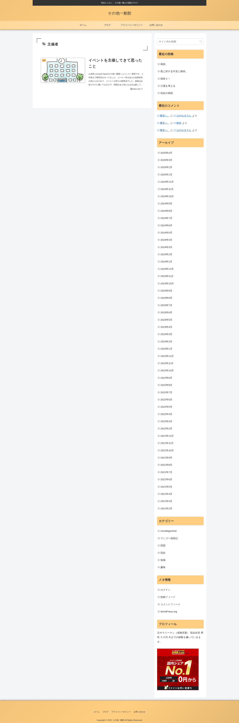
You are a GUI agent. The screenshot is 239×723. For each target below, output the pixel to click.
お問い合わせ (139, 712)
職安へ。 (165, 115)
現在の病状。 (167, 93)
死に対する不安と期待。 (174, 71)
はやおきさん (183, 115)
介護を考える (167, 86)
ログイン (165, 589)
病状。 (164, 64)
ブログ (105, 712)
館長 (178, 123)
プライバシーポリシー (121, 712)
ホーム (97, 712)
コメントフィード (170, 604)
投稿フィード (167, 597)
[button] (200, 41)
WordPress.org (168, 611)
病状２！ (165, 78)
